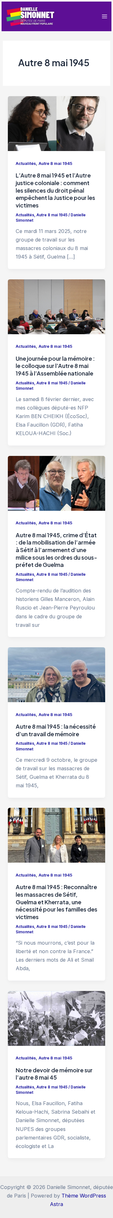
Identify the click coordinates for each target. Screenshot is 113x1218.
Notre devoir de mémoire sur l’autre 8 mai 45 (54, 1073)
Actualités (26, 163)
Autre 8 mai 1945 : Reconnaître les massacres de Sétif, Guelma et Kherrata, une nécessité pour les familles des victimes (56, 901)
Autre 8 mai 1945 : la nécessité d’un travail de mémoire (56, 730)
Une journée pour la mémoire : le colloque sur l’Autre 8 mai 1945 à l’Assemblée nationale (55, 366)
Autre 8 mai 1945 (55, 163)
